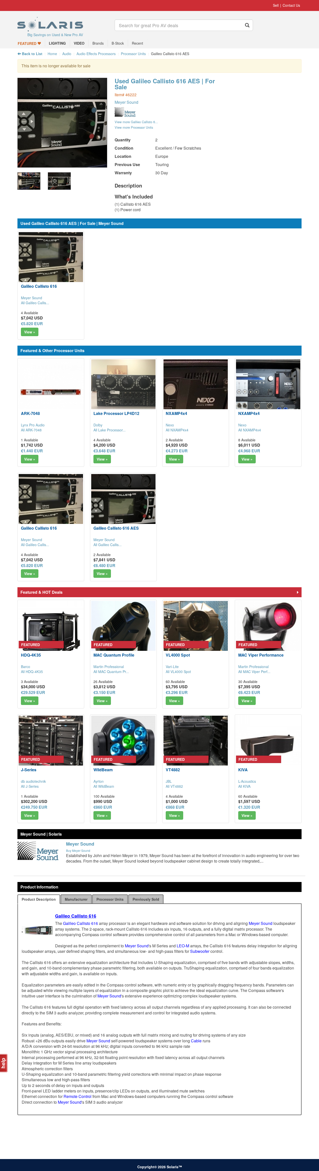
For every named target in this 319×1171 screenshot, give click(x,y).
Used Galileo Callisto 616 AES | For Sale (165, 84)
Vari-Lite (172, 666)
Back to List (31, 53)
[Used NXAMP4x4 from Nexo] (195, 391)
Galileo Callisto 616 (39, 286)
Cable (196, 1041)
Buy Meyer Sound (78, 850)
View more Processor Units (134, 127)
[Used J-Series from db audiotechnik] (51, 748)
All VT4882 (174, 786)
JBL (169, 781)
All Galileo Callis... (35, 302)
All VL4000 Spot (178, 671)
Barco (25, 666)
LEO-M (183, 946)
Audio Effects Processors (96, 53)
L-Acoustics (247, 781)
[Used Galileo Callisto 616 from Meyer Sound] (51, 264)
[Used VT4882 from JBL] (195, 748)
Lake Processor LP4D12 (116, 413)
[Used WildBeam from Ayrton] (123, 748)
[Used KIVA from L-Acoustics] (268, 748)
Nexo (170, 424)
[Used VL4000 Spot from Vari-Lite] (195, 633)
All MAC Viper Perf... (254, 671)
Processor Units (133, 53)
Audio (66, 53)
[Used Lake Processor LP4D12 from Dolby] (123, 391)
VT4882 (173, 770)
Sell (276, 5)
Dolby (97, 424)
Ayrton (98, 781)
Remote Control (77, 1096)
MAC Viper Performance (261, 655)
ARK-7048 (30, 413)
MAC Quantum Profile (113, 655)
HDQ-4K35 (31, 655)
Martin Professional (108, 666)
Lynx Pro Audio (33, 424)
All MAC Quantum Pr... (111, 671)
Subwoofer (199, 951)
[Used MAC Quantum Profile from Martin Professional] (123, 633)
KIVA (243, 770)
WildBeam (103, 770)
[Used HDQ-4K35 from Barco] (51, 633)
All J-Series (30, 786)
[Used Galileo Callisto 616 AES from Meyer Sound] (62, 165)
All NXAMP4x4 (177, 429)
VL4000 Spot (178, 655)
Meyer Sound (126, 102)
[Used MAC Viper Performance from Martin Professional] (268, 633)
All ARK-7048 (31, 429)
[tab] (38, 899)
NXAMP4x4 (176, 413)
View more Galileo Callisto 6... (136, 121)
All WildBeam (103, 786)
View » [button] (29, 331)
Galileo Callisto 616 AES (116, 528)
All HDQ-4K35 (32, 671)
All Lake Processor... (109, 429)
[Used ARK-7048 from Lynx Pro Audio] (51, 391)
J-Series (28, 770)
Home (52, 53)
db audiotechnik (33, 781)
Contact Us (291, 5)
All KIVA (244, 786)
